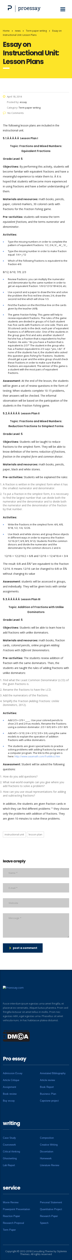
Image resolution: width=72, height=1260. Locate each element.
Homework (46, 1158)
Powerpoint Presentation (16, 1209)
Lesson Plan (35, 834)
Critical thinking (11, 1151)
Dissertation (46, 1151)
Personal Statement (51, 1202)
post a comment (25, 948)
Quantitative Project (51, 1209)
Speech (44, 1223)
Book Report (47, 1087)
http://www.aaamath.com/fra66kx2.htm (37, 756)
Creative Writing (49, 1144)
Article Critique (11, 1080)
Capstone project (49, 1100)
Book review (10, 1093)
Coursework (9, 1144)
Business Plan (48, 1093)
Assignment (9, 1087)
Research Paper (49, 1216)
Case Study (9, 1137)
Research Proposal (13, 1223)
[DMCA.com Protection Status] (16, 1035)
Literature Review (49, 1165)
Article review (47, 1080)
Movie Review (10, 1202)
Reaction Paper (11, 1216)
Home (6, 30)
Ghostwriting (10, 1158)
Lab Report (9, 1165)
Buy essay (9, 1100)
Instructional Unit (14, 834)
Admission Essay (12, 1073)
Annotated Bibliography (53, 1073)
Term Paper (9, 1229)
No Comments (15, 113)
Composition (47, 1137)
